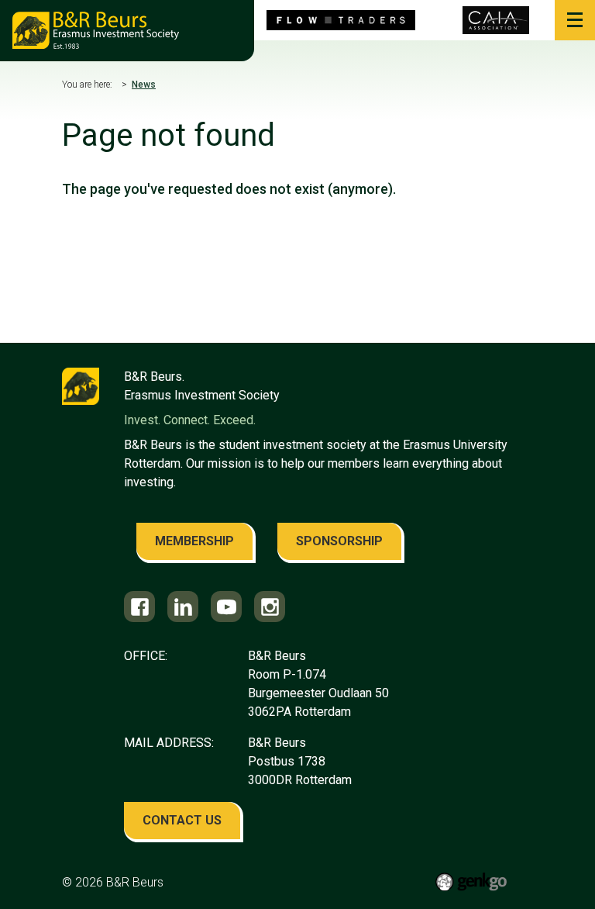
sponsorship (339, 541)
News (144, 84)
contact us (182, 820)
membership (194, 541)
